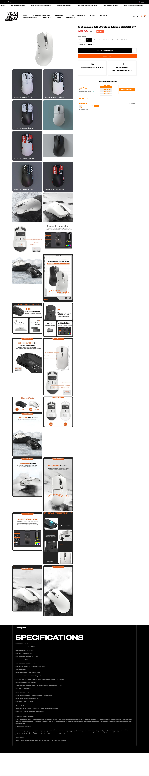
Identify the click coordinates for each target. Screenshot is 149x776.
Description (21, 628)
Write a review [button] (126, 89)
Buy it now (107, 56)
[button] (107, 85)
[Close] (145, 6)
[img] (83, 103)
